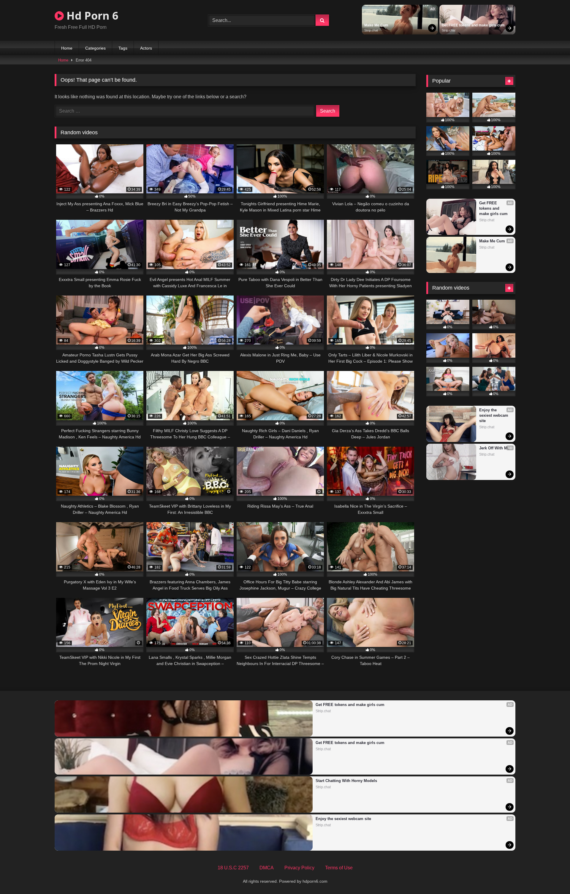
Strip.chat (371, 30)
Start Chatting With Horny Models (346, 780)
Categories (95, 48)
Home (66, 48)
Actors (146, 48)
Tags (122, 48)
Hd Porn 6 (91, 15)
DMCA (266, 867)
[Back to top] (551, 876)
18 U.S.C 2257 (233, 867)
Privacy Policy (299, 867)
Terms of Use (339, 867)
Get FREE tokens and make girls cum (473, 25)
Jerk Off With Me (494, 448)
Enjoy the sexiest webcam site (494, 415)
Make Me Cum (376, 25)
